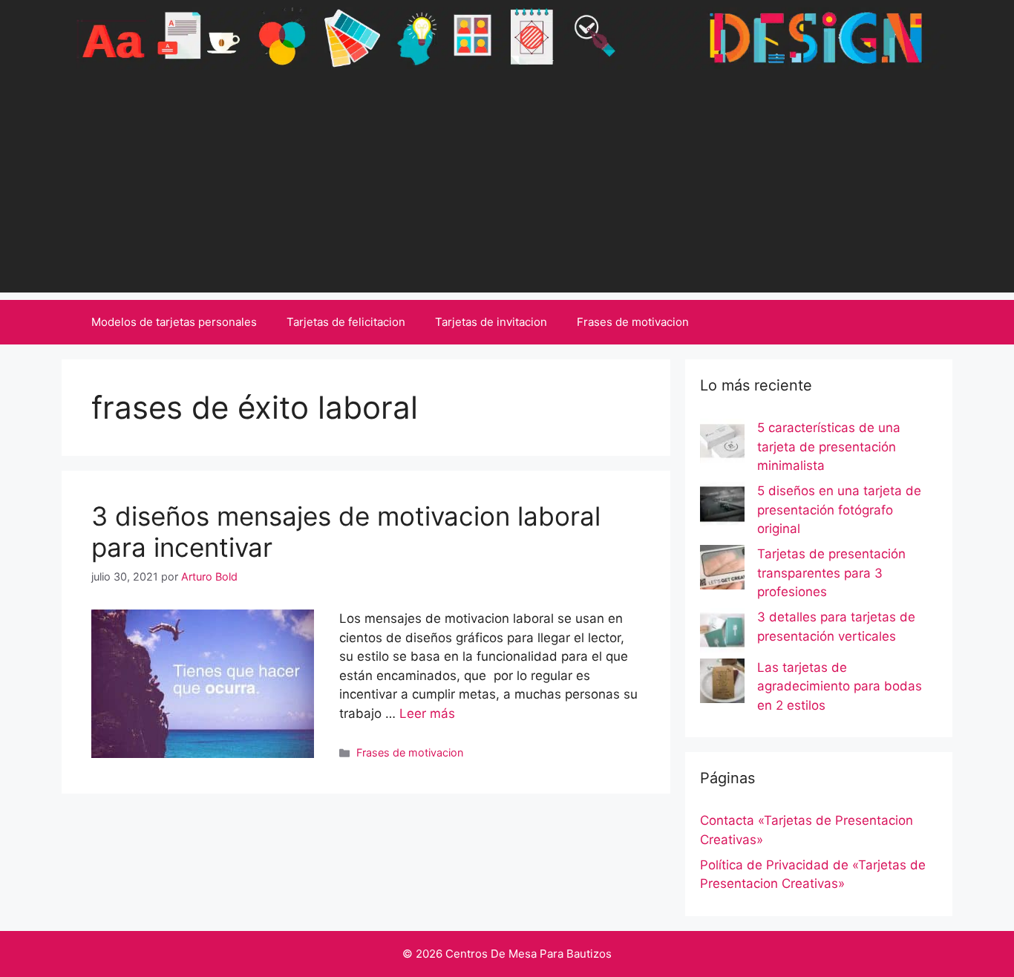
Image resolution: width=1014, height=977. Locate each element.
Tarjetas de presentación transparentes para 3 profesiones (831, 572)
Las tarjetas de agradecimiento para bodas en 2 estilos (839, 686)
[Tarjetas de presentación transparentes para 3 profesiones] (722, 570)
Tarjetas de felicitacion (346, 322)
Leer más (427, 713)
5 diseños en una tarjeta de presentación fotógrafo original (839, 509)
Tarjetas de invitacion (491, 322)
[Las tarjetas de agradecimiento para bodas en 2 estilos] (722, 684)
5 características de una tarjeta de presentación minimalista (828, 446)
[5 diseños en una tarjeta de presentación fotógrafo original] (722, 507)
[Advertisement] (507, 189)
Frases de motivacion (633, 322)
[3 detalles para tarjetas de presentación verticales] (722, 633)
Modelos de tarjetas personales (174, 322)
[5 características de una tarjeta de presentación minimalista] (722, 444)
